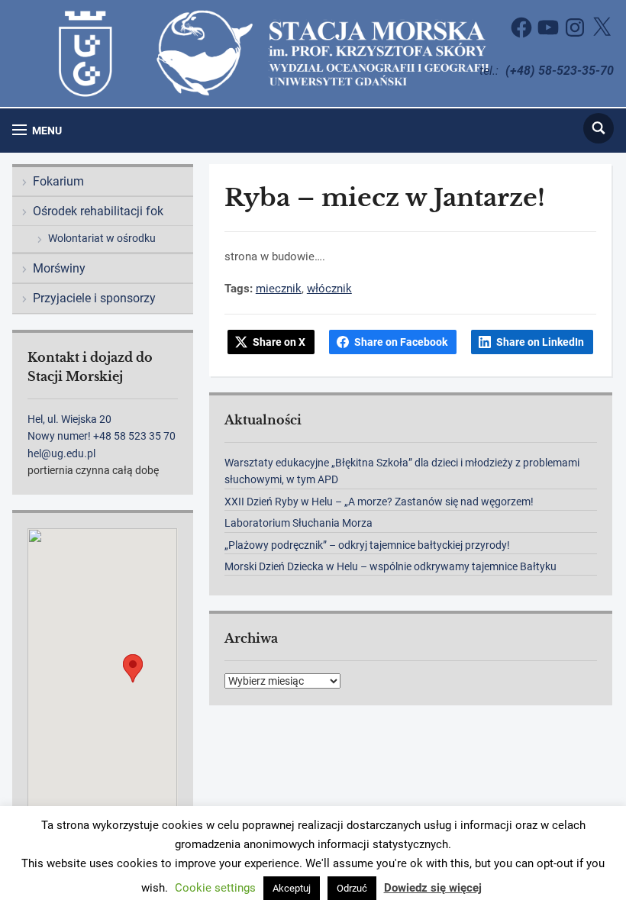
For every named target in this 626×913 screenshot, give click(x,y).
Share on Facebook (400, 342)
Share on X (279, 342)
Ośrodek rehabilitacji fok (98, 211)
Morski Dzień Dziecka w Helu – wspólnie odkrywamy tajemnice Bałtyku (390, 566)
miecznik (279, 288)
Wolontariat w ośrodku (102, 238)
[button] (37, 130)
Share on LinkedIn (540, 342)
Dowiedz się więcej (433, 888)
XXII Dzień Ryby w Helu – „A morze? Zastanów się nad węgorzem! (379, 501)
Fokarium (58, 181)
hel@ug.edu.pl (61, 453)
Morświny (59, 268)
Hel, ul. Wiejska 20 (69, 419)
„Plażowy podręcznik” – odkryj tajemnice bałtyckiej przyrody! (367, 545)
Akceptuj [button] (292, 888)
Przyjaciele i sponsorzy (94, 298)
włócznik (329, 288)
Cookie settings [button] (215, 888)
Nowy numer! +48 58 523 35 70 (101, 436)
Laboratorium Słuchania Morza (298, 523)
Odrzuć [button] (352, 888)
